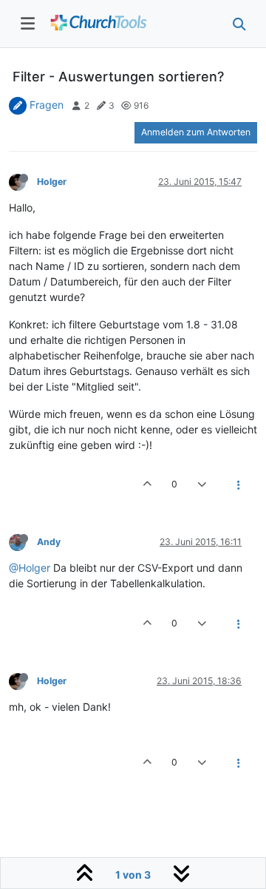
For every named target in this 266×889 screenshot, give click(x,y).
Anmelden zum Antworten (195, 132)
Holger (51, 181)
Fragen (47, 104)
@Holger (29, 567)
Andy (49, 541)
